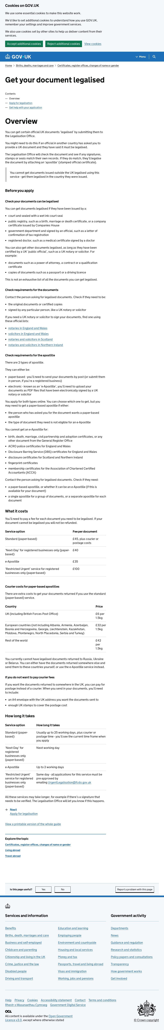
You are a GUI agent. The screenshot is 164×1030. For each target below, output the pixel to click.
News (115, 935)
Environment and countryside (77, 942)
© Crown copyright (146, 1020)
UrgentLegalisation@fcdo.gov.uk (69, 782)
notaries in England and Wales (27, 328)
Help (8, 1000)
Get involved (119, 978)
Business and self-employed (23, 942)
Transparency (120, 964)
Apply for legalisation (20, 102)
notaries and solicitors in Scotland (30, 339)
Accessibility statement (56, 1000)
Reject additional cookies (63, 44)
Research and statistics (126, 950)
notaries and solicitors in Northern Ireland (35, 345)
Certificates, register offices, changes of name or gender (88, 65)
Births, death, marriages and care (27, 935)
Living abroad (12, 850)
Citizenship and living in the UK (25, 957)
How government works (126, 971)
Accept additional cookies (24, 44)
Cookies (32, 1000)
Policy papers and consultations (132, 957)
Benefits (10, 928)
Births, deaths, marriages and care (34, 65)
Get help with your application (25, 107)
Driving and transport (19, 978)
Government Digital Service (68, 1005)
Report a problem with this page (134, 889)
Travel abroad (12, 855)
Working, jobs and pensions (76, 978)
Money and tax (67, 957)
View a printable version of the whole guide (33, 824)
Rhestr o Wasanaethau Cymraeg (26, 1005)
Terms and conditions (102, 1000)
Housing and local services (75, 950)
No (66, 889)
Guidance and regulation (127, 942)
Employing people (69, 935)
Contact (80, 1000)
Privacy (19, 1000)
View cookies (92, 43)
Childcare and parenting (21, 950)
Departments (119, 928)
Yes (46, 889)
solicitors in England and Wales (28, 334)
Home (8, 65)
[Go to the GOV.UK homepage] (18, 57)
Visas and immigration (72, 971)
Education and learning (73, 928)
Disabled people (16, 971)
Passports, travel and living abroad (80, 964)
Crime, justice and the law (22, 964)
